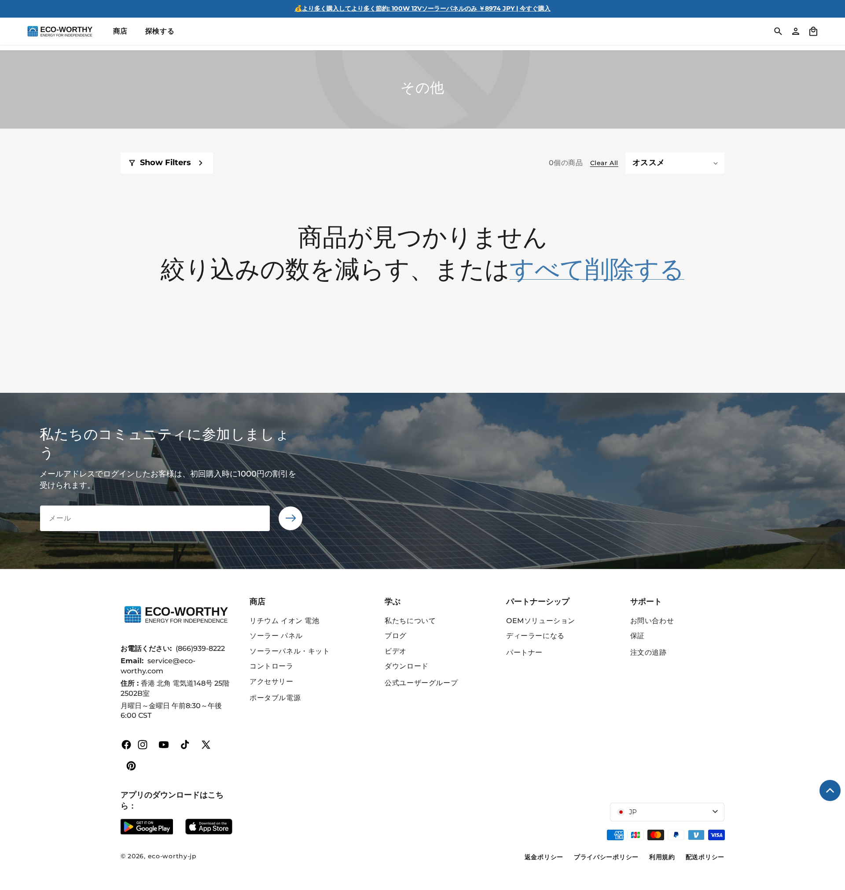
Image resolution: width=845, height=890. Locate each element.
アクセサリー (272, 681)
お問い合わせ (652, 621)
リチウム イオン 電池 (285, 621)
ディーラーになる (535, 635)
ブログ (396, 635)
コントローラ (272, 666)
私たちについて (410, 621)
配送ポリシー (705, 857)
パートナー (524, 652)
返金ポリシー (544, 857)
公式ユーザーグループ (421, 683)
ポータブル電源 (275, 698)
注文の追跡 (648, 652)
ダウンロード (407, 666)
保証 (637, 635)
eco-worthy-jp (172, 856)
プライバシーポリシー (606, 857)
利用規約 (662, 857)
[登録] (290, 518)
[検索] (778, 31)
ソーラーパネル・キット (290, 651)
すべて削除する (597, 268)
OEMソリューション (540, 621)
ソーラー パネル (276, 635)
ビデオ (396, 651)
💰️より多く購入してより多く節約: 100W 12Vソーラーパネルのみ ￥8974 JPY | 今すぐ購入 (422, 8)
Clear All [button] (604, 163)
